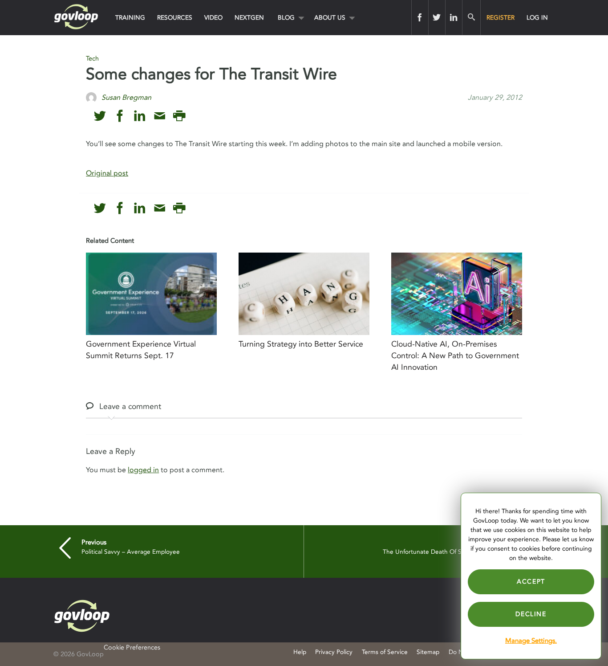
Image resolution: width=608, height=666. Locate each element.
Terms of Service (385, 652)
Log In (537, 17)
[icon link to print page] (179, 116)
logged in (143, 470)
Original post (107, 173)
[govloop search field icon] (471, 17)
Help (299, 652)
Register (500, 17)
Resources (174, 17)
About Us (329, 17)
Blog (286, 17)
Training (130, 17)
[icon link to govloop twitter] (100, 116)
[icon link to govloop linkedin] (140, 116)
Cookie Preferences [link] (132, 647)
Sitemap (428, 652)
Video (213, 17)
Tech (92, 58)
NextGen (249, 17)
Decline (530, 614)
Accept (531, 581)
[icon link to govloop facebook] (120, 116)
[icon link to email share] (160, 116)
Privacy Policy (334, 652)
